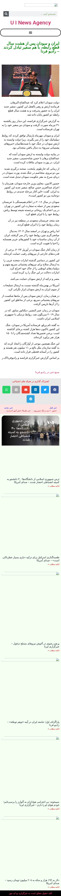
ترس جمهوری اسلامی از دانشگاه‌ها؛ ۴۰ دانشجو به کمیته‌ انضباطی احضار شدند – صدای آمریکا (33, 480)
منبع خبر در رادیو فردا (47, 372)
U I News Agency (30, 22)
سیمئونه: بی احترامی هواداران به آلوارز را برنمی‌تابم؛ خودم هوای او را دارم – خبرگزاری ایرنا (31, 803)
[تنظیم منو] (30, 32)
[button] (55, 389)
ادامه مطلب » (53, 486)
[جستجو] (6, 14)
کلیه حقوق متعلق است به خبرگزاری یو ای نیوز (30, 893)
